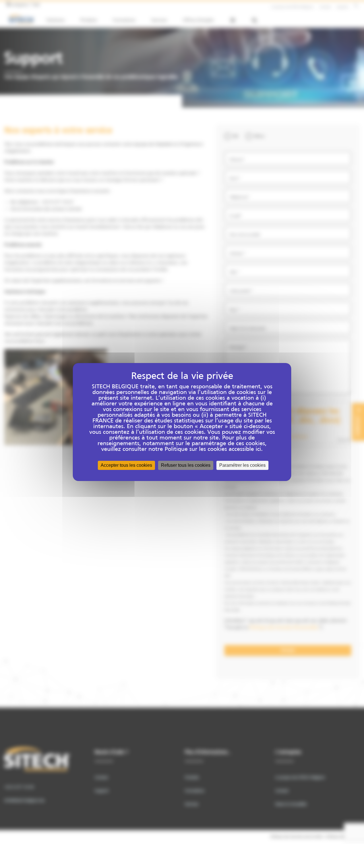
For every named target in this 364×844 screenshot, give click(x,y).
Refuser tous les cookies (185, 465)
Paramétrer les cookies (242, 465)
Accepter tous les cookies (126, 465)
